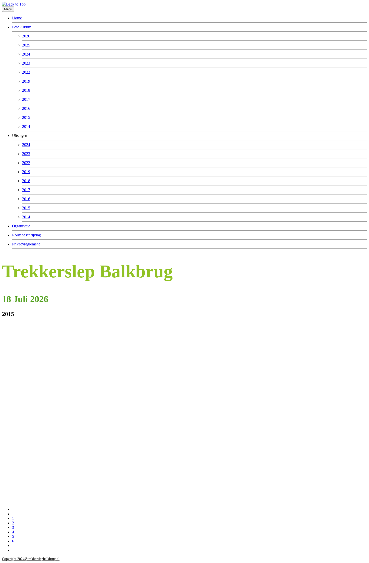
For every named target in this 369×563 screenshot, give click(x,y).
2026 (26, 36)
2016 (26, 108)
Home (17, 18)
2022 (26, 72)
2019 (26, 81)
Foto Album (21, 27)
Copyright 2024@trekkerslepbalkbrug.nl (30, 559)
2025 (26, 45)
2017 (26, 99)
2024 (26, 54)
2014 (26, 126)
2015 (26, 117)
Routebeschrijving (26, 235)
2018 (26, 90)
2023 (26, 63)
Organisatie (21, 226)
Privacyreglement (26, 244)
